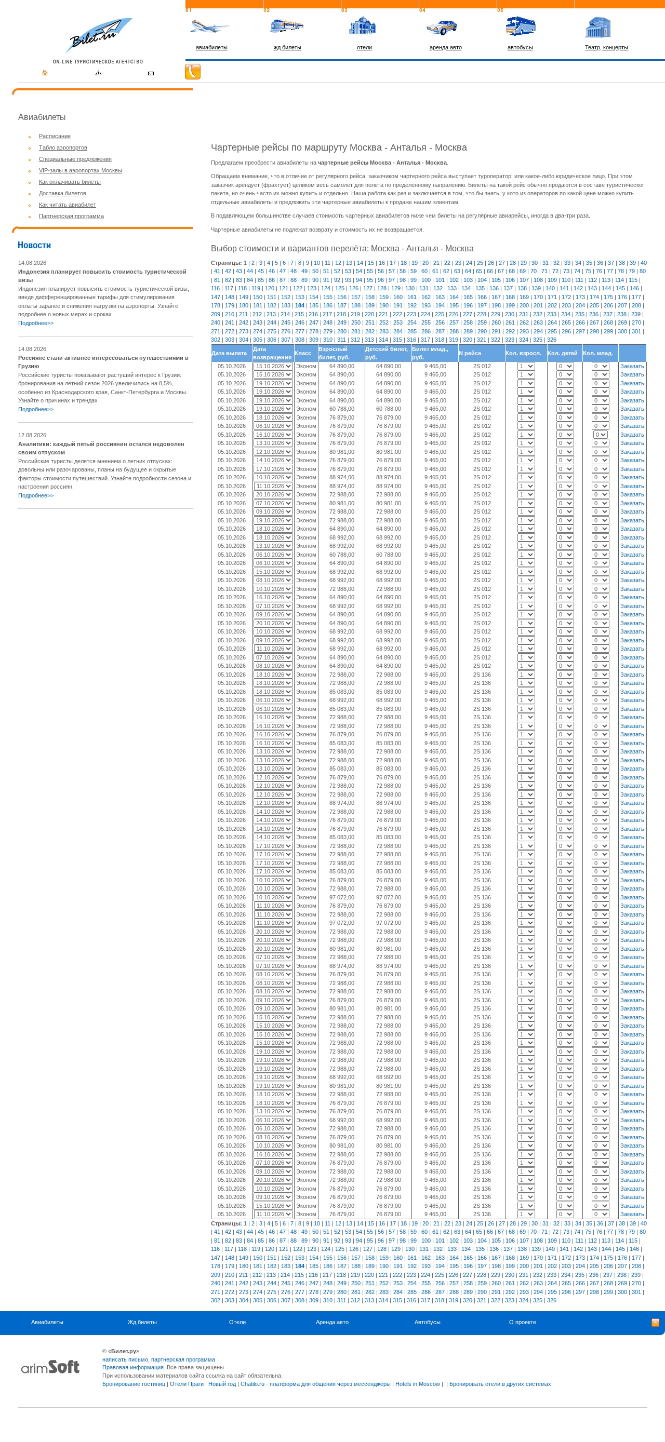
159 (384, 297)
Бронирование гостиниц (133, 1384)
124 (325, 288)
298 (594, 331)
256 (440, 322)
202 (552, 305)
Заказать (632, 366)
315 (397, 339)
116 (215, 288)
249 (342, 322)
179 (229, 305)
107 (524, 280)
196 (468, 305)
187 (342, 305)
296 (566, 331)
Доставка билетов (62, 193)
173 (580, 297)
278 (313, 331)
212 (257, 314)
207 (622, 305)
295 (552, 331)
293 (524, 331)
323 (509, 339)
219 (355, 314)
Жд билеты (142, 1322)
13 (349, 263)
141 (564, 288)
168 (510, 297)
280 (342, 331)
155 (327, 297)
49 (304, 271)
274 (257, 331)
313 (369, 339)
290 (482, 331)
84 (250, 280)
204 (580, 305)
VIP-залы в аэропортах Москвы (80, 170)
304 (243, 339)
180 (243, 305)
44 (250, 271)
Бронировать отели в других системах (500, 1384)
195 (454, 305)
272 (229, 331)
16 (382, 263)
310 (327, 339)
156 (342, 297)
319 (453, 339)
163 (440, 297)
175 (608, 297)
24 (469, 263)
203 (566, 305)
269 (622, 322)
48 (293, 271)
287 (440, 331)
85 (261, 280)
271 (215, 331)
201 (538, 305)
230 (509, 314)
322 (495, 339)
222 (397, 314)
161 (412, 297)
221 (383, 314)
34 (578, 263)
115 (633, 280)
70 (533, 271)
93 (348, 280)
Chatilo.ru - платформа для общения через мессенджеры (316, 1384)
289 (468, 331)
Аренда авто (332, 1322)
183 (285, 305)
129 (396, 288)
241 (229, 322)
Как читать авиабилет (67, 204)
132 (438, 288)
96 (381, 280)
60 (424, 271)
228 (481, 314)
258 (468, 322)
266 (580, 322)
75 (588, 271)
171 (552, 297)
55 (370, 271)
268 (608, 322)
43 (239, 271)
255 (426, 322)
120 (269, 288)
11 (327, 263)
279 (327, 331)
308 (299, 339)
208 (636, 305)
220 (369, 314)
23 (458, 263)
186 (327, 305)
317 (425, 339)
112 (592, 280)
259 (482, 322)
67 (501, 271)
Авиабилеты (47, 1322)
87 (283, 280)
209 (215, 314)
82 (228, 280)
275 (271, 331)
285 (412, 331)
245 (285, 322)
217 (327, 314)
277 (299, 331)
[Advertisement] (105, 590)
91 (326, 280)
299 (608, 331)
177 (636, 297)
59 (413, 271)
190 (384, 305)
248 (327, 322)
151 (271, 297)
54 (359, 271)
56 (381, 271)
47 (283, 271)
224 (425, 314)
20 (425, 263)
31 (545, 263)
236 (593, 314)
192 (412, 305)
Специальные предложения (75, 159)
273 (243, 331)
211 (243, 314)
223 (411, 314)
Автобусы (428, 1322)
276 (285, 331)
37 (611, 263)
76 (599, 271)
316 (411, 339)
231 (523, 314)
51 (326, 271)
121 (283, 288)
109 (552, 280)
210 (229, 314)
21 (436, 263)
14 (360, 263)
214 (285, 314)
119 (255, 288)
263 (538, 322)
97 (392, 280)
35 (589, 263)
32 (556, 263)
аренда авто (446, 47)
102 (454, 280)
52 (337, 271)
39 (633, 263)
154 (313, 297)
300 (622, 331)
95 (370, 280)
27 (502, 263)
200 (524, 305)
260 (496, 322)
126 (353, 288)
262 (524, 322)
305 (257, 339)
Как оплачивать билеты (70, 182)
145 (620, 288)
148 (229, 297)
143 (592, 288)
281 (356, 331)
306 (271, 339)
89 (304, 280)
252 (384, 322)
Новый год (222, 1384)
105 (496, 280)
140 (550, 288)
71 (544, 271)
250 (356, 322)
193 (426, 305)
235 (579, 314)
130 (410, 288)
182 (271, 305)
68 (512, 271)
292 (510, 331)
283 (384, 331)
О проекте (522, 1322)
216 (313, 314)
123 (311, 288)
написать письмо (125, 1359)
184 (299, 305)
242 (243, 322)
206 (608, 305)
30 (534, 263)
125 (339, 288)
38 (622, 263)
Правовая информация (133, 1367)
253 (398, 322)
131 (424, 288)
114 (619, 280)
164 (454, 297)
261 (510, 322)
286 (426, 331)
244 (271, 322)
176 (622, 297)
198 (496, 305)
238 (622, 314)
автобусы (520, 47)
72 (555, 271)
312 (355, 339)
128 (382, 288)
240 (215, 322)
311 (341, 339)
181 (257, 305)
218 (341, 314)
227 (467, 314)
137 (508, 288)
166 (482, 297)
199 (510, 305)
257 (454, 322)
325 (537, 339)
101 (440, 280)
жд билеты (287, 47)
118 (242, 288)
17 (393, 263)
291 (496, 331)
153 (299, 297)
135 (480, 288)
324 (523, 339)
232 (537, 314)
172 (566, 297)
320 (467, 339)
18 (404, 263)
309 (313, 339)
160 (398, 297)
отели (364, 47)
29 (524, 263)
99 (413, 280)
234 (565, 314)
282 (370, 331)
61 (435, 271)
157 (356, 297)
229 (495, 314)
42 (228, 271)
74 (577, 271)
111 (579, 280)
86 (272, 280)
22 (447, 263)
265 (566, 322)
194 (440, 305)
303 (229, 339)
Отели (237, 1322)
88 (293, 280)
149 (243, 297)
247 (313, 322)
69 (523, 271)
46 (272, 271)
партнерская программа (183, 1359)
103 (468, 280)
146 (634, 288)
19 (414, 263)
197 (482, 305)
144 (606, 288)
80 (643, 271)
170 (538, 297)
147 (215, 297)
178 (215, 305)
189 (370, 305)
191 (398, 305)
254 (412, 322)
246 (299, 322)
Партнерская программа (71, 216)
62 (446, 271)
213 (271, 314)
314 (383, 339)
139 (536, 288)
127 (368, 288)
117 (228, 288)
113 (606, 280)
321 (481, 339)
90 (315, 280)
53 (348, 271)
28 (513, 263)
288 (454, 331)
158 (370, 297)
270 (636, 322)
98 (403, 280)
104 (482, 280)
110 (566, 280)
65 (479, 271)
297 (580, 331)
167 (496, 297)
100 (426, 280)
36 (600, 263)
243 (257, 322)
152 (285, 297)
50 (315, 271)
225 (439, 314)
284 (398, 331)
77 (610, 271)
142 (578, 288)
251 (370, 322)
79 (632, 271)
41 (217, 271)
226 (453, 314)
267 (594, 322)
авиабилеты (212, 47)
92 (337, 280)
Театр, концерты (606, 47)
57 (392, 271)
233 (551, 314)
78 (621, 271)
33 (567, 263)
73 (566, 271)
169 (524, 297)
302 (215, 339)
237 (608, 314)
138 (522, 288)
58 (403, 271)
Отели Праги (187, 1384)
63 (457, 271)
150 (257, 297)
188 (356, 305)
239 (636, 314)
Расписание (55, 136)
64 (468, 271)
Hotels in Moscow (417, 1384)
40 (644, 263)
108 (538, 280)
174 (594, 297)
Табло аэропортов (63, 147)
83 (239, 280)
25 (480, 263)
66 (490, 271)
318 (439, 339)
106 (510, 280)
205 (594, 305)
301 (636, 331)
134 (466, 288)
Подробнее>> (36, 323)
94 (359, 280)
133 (452, 288)
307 (285, 339)
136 (494, 288)
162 (426, 297)
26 (491, 263)
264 (552, 322)
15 (371, 263)
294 (538, 331)
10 (317, 263)
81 (217, 280)
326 (551, 339)
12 (338, 263)
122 (297, 288)
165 (468, 297)
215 (299, 314)
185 (313, 305)
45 (261, 271)
